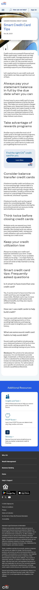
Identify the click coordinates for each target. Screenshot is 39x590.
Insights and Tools (13, 401)
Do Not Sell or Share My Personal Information (15, 516)
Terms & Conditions (7, 507)
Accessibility (5, 519)
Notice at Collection (7, 513)
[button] (3, 10)
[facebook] (2, 497)
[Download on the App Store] (24, 493)
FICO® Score (11, 420)
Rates (4, 474)
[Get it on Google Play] (9, 493)
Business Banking (8, 468)
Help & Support (7, 480)
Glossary (9, 437)
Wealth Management (9, 461)
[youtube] (9, 497)
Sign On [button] (34, 10)
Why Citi (5, 455)
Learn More (19, 160)
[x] (6, 497)
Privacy (4, 510)
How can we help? (20, 10)
